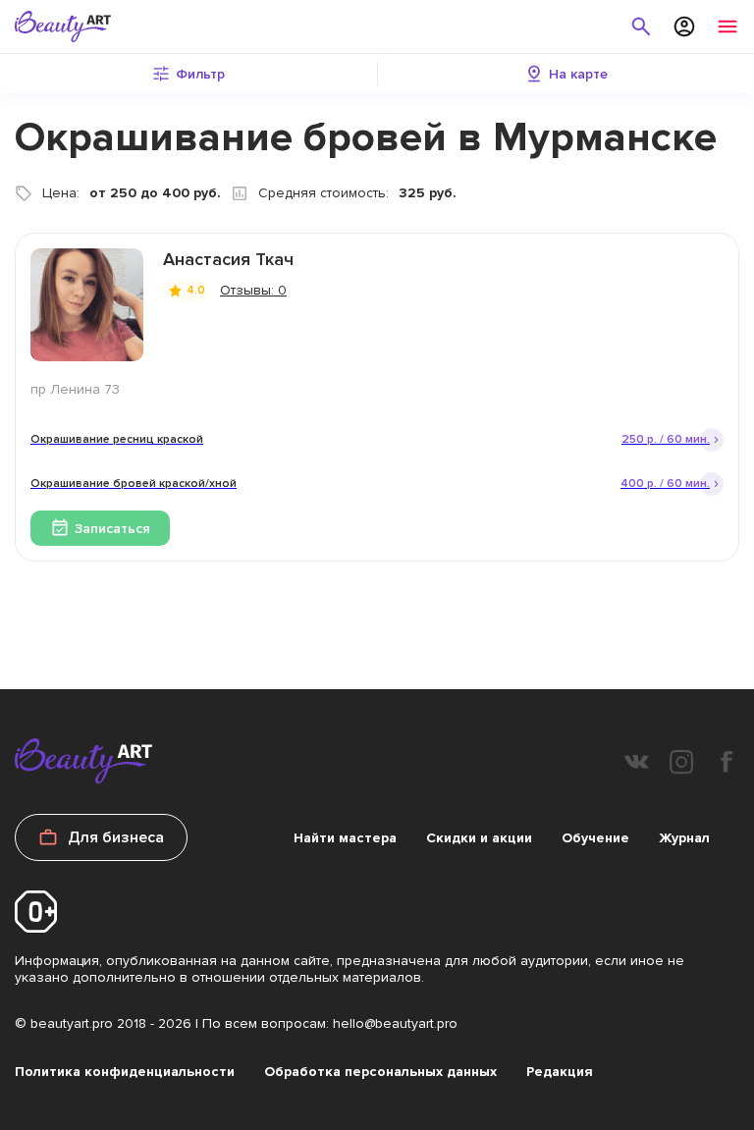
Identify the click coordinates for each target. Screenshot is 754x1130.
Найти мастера (345, 838)
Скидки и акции (479, 838)
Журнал (684, 838)
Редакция (559, 1071)
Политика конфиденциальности (125, 1071)
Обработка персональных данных (380, 1071)
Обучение (595, 838)
